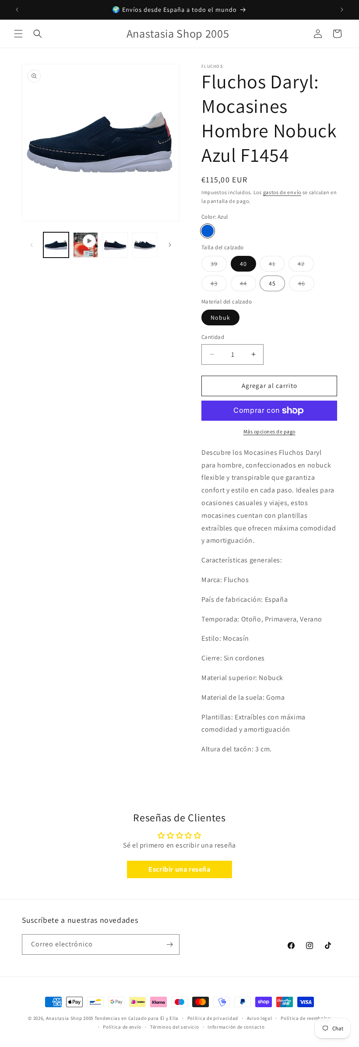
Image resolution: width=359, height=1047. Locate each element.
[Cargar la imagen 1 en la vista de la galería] (56, 245)
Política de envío (122, 1027)
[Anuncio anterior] (17, 9)
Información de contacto (236, 1027)
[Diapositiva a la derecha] (170, 245)
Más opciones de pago (269, 431)
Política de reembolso (306, 1018)
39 (219, 265)
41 (277, 265)
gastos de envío (282, 192)
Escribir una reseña (179, 869)
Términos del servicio (174, 1027)
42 (306, 265)
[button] (18, 33)
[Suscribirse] (169, 944)
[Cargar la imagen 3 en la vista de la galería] (145, 245)
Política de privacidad (212, 1018)
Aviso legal (259, 1018)
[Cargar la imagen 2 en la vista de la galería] (115, 245)
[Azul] (207, 231)
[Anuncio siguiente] (342, 9)
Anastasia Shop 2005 (69, 1018)
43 (219, 285)
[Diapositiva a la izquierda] (31, 245)
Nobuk (220, 317)
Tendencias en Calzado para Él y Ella (137, 1018)
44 (248, 285)
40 (243, 264)
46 (306, 285)
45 (272, 283)
